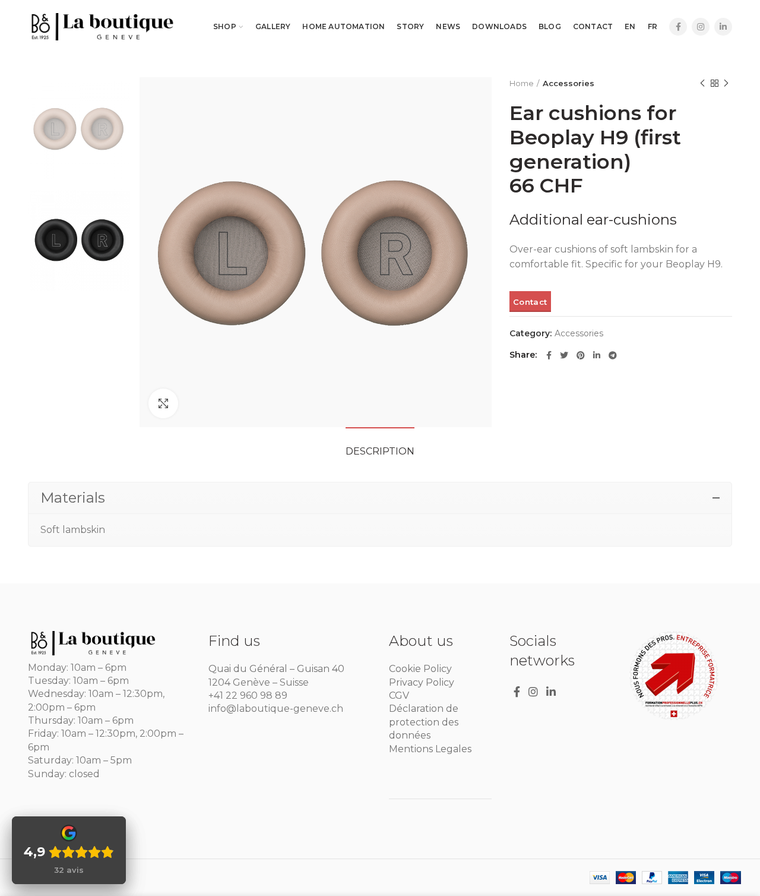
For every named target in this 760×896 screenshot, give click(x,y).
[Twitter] (564, 355)
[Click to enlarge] (163, 403)
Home (521, 83)
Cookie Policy (420, 668)
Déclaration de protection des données (423, 722)
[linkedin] (723, 27)
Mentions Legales (430, 749)
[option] (79, 128)
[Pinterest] (580, 355)
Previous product (702, 83)
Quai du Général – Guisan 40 (276, 668)
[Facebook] (678, 27)
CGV (399, 695)
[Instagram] (701, 27)
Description (380, 451)
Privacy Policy (421, 682)
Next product (726, 83)
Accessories (568, 83)
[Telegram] (612, 355)
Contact (530, 302)
